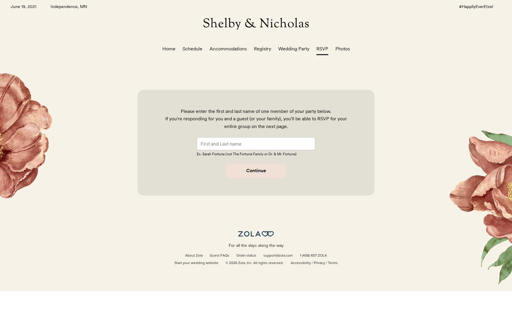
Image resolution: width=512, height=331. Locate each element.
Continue (256, 170)
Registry (262, 49)
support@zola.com (278, 256)
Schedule (192, 49)
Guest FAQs (219, 256)
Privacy (319, 263)
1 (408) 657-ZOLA (313, 256)
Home (168, 49)
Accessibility (301, 263)
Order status (246, 256)
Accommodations (228, 49)
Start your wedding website (196, 263)
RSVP (322, 49)
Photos (342, 49)
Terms (333, 263)
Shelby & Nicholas (256, 24)
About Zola (194, 256)
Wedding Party (293, 49)
